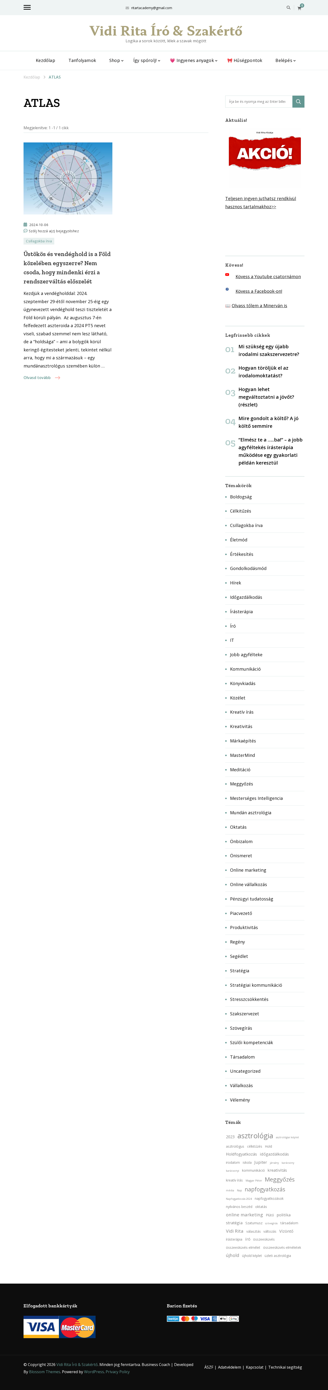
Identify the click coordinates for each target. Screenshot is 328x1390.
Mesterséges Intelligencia (256, 798)
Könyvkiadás (242, 683)
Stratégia (239, 971)
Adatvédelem (229, 1367)
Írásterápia (241, 611)
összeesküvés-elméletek (282, 1247)
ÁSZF (208, 1367)
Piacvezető (241, 913)
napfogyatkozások (269, 1198)
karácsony (288, 1162)
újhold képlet (252, 1255)
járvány (274, 1162)
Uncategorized (245, 1071)
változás (269, 1231)
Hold (268, 1146)
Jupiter (260, 1162)
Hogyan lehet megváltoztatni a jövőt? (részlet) (266, 397)
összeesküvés (264, 1239)
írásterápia (234, 1239)
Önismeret (241, 855)
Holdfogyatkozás (241, 1154)
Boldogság (241, 497)
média (230, 1190)
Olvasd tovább (37, 377)
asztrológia (255, 1135)
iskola (247, 1162)
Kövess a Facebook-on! (259, 291)
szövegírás (271, 1223)
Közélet (237, 698)
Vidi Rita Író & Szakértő (166, 30)
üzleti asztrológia (278, 1255)
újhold (232, 1255)
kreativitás (277, 1170)
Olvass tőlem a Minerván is (259, 305)
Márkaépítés (243, 741)
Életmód (238, 540)
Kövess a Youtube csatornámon (268, 276)
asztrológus (235, 1146)
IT (232, 640)
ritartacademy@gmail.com (151, 8)
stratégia (234, 1222)
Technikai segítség (285, 1367)
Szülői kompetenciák (251, 1042)
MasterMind (242, 755)
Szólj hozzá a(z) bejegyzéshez (54, 231)
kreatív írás (234, 1180)
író (247, 1239)
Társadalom (242, 1057)
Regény (237, 942)
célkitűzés (254, 1146)
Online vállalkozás (248, 884)
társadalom (289, 1223)
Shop (114, 60)
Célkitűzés (240, 511)
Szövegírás (241, 1028)
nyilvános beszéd (239, 1206)
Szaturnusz (253, 1223)
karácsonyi (232, 1170)
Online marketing (248, 870)
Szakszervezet (244, 1013)
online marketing (244, 1215)
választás (253, 1231)
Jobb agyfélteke (246, 654)
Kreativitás (241, 726)
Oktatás (238, 827)
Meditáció (240, 769)
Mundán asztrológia (250, 812)
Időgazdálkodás (246, 597)
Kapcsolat (254, 1367)
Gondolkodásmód (248, 568)
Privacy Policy (118, 1371)
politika (284, 1215)
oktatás (261, 1206)
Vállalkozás (241, 1085)
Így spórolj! (145, 60)
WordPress (94, 1371)
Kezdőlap (45, 60)
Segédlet (239, 956)
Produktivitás (244, 927)
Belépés (283, 60)
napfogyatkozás (265, 1189)
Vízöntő (286, 1231)
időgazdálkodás (274, 1154)
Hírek (235, 583)
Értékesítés (241, 554)
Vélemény (240, 1100)
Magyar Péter (254, 1180)
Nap (239, 1190)
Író (233, 626)
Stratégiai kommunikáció (256, 985)
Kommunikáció (245, 669)
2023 (230, 1136)
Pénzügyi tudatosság (251, 899)
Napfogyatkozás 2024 (239, 1198)
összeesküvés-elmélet (243, 1247)
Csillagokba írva (39, 241)
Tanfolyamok (82, 60)
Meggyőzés (241, 784)
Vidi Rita (234, 1231)
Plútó (270, 1215)
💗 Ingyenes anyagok (192, 60)
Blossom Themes (44, 1371)
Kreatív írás (242, 712)
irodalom (233, 1162)
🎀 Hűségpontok (244, 60)
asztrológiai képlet (287, 1137)
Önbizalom (241, 841)
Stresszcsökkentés (249, 999)
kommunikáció (253, 1170)
